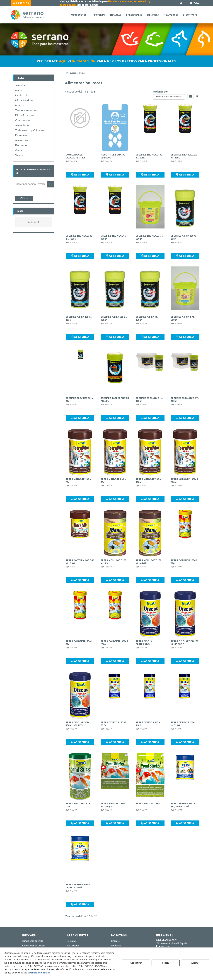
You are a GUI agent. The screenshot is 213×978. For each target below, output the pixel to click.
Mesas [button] (19, 90)
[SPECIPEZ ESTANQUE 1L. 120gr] (150, 371)
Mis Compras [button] (73, 945)
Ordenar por (160, 91)
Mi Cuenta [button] (72, 941)
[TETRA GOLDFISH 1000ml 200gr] (115, 614)
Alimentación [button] (22, 125)
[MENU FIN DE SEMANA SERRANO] (115, 127)
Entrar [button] (25, 198)
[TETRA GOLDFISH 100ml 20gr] (185, 533)
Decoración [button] (21, 145)
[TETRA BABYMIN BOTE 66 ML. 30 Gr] (80, 533)
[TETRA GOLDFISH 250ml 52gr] (80, 614)
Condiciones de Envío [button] (32, 941)
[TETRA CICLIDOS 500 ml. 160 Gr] (150, 695)
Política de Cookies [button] (39, 972)
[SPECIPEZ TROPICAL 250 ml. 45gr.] (185, 127)
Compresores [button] (22, 120)
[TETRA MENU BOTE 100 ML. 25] (115, 533)
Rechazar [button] (165, 962)
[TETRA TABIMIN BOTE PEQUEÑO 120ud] (185, 776)
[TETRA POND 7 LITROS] (150, 776)
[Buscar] (50, 184)
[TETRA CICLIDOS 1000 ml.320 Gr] (185, 695)
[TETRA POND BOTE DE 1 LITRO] (80, 776)
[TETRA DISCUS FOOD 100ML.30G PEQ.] (80, 695)
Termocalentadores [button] (26, 110)
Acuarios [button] (20, 85)
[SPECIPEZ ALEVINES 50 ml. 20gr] (80, 371)
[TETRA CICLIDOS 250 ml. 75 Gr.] (115, 695)
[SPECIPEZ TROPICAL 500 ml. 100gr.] (80, 208)
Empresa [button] (115, 941)
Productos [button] (116, 945)
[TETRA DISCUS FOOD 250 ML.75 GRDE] (185, 614)
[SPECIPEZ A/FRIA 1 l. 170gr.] (150, 289)
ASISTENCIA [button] (81, 174)
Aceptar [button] (195, 962)
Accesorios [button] (21, 140)
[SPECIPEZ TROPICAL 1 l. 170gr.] (115, 208)
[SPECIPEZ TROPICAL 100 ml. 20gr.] (150, 127)
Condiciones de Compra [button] (33, 945)
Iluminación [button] (21, 95)
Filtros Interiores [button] (24, 100)
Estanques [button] (21, 135)
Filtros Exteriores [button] (24, 115)
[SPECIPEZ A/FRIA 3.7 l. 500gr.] (185, 289)
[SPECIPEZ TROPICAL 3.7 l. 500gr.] (150, 208)
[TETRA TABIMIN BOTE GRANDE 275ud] (80, 857)
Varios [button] (19, 155)
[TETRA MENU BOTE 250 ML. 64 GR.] (150, 533)
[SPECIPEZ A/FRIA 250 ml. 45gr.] (80, 289)
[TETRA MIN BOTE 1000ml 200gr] (185, 452)
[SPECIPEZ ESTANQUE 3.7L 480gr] (185, 371)
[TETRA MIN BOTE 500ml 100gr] (150, 452)
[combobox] (169, 97)
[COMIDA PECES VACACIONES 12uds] (80, 127)
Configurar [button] (136, 962)
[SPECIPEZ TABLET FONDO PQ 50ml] (115, 371)
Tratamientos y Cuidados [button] (29, 130)
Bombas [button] (20, 105)
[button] (21, 3)
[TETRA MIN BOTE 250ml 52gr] (115, 452)
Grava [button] (18, 150)
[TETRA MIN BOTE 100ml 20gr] (80, 452)
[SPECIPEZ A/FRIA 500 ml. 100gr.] (115, 289)
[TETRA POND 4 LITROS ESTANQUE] (115, 776)
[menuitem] (21, 3)
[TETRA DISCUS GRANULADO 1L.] (150, 614)
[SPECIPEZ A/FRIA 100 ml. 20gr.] (185, 208)
